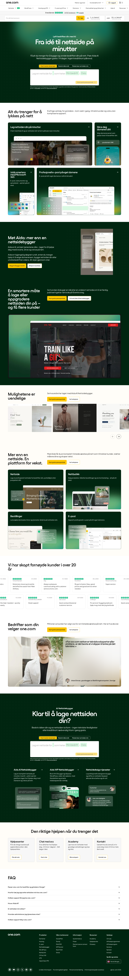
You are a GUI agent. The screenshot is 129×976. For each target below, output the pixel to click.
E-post (41, 944)
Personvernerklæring (52, 88)
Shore (58, 952)
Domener (42, 939)
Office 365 (42, 955)
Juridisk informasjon (45, 970)
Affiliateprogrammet (113, 941)
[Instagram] (18, 969)
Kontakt (109, 952)
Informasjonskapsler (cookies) (94, 970)
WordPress (42, 950)
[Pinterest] (30, 969)
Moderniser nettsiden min (80, 66)
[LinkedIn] (9, 969)
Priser (75, 941)
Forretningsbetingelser (60, 970)
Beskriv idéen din (63, 66)
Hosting (41, 941)
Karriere (109, 947)
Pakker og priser (80, 3)
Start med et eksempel (48, 66)
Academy (93, 939)
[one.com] (12, 3)
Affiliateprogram (112, 944)
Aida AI (113, 8)
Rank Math (59, 950)
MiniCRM (59, 944)
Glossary (92, 944)
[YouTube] (14, 969)
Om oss (109, 939)
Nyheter (109, 950)
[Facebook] (26, 969)
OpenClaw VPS (44, 961)
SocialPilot (59, 939)
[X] (22, 969)
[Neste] (118, 436)
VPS (40, 958)
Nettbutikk (42, 952)
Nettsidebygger (44, 947)
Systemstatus (77, 939)
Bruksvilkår (37, 88)
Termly (58, 941)
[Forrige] (112, 436)
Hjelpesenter (94, 941)
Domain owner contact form (80, 945)
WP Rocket (59, 947)
